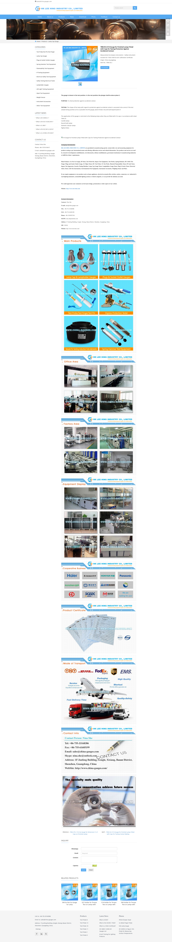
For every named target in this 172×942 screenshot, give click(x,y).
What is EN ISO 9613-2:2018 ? (45, 129)
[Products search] (135, 8)
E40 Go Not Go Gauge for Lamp (69, 903)
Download (82, 17)
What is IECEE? (103, 920)
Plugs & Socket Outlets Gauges (46, 60)
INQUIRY (105, 67)
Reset (91, 870)
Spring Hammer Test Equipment (46, 64)
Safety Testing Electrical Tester (46, 81)
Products (62, 17)
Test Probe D (84, 935)
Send (83, 870)
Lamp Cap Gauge (53, 41)
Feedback (104, 17)
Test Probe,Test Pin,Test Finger (46, 52)
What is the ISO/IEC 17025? (107, 923)
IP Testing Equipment (43, 72)
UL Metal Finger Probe (125, 923)
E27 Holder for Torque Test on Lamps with (89, 903)
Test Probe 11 (84, 929)
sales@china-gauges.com (44, 1)
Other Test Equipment (43, 105)
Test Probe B (84, 920)
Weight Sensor (41, 97)
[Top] (168, 34)
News (72, 17)
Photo (93, 17)
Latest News (103, 916)
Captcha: (75, 865)
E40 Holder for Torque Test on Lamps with (128, 903)
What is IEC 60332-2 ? (42, 118)
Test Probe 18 (84, 926)
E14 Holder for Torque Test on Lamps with (108, 903)
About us (50, 17)
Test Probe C (84, 932)
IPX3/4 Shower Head (125, 920)
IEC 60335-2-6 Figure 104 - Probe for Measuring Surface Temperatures (127, 931)
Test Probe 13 (84, 923)
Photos (121, 916)
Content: (75, 857)
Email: (76, 853)
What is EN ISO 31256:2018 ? (44, 121)
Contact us (116, 17)
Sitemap (38, 929)
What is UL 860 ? (41, 125)
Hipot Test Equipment (43, 93)
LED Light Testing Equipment (45, 89)
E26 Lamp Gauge (124, 926)
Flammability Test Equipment (45, 68)
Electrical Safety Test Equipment (46, 77)
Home (40, 17)
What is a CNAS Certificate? (107, 926)
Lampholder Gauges (43, 85)
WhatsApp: (74, 849)
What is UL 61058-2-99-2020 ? (45, 133)
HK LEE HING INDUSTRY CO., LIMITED (73, 148)
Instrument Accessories (44, 101)
